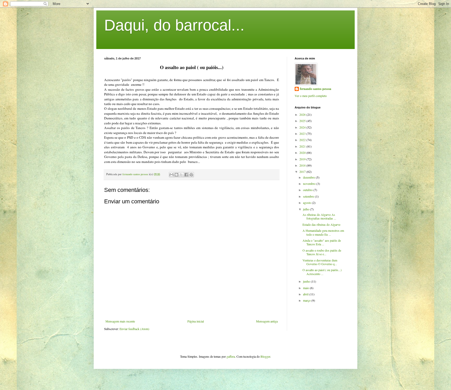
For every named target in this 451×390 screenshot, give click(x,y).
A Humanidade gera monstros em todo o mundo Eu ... (323, 232)
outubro (308, 190)
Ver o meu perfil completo (311, 96)
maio (306, 288)
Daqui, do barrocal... (174, 25)
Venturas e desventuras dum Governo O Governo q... (319, 262)
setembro (309, 196)
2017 (302, 171)
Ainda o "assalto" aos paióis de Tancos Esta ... (321, 242)
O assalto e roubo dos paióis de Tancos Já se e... (321, 252)
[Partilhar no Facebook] (186, 174)
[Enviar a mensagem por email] (171, 174)
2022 (302, 140)
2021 (302, 146)
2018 (302, 165)
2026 (302, 114)
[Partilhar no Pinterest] (191, 174)
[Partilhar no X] (181, 174)
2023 (302, 133)
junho (307, 281)
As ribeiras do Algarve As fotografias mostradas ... (319, 216)
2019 (302, 159)
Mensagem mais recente (120, 321)
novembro (309, 183)
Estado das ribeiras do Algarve (321, 224)
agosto (307, 202)
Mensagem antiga (267, 321)
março (307, 300)
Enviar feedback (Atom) (134, 329)
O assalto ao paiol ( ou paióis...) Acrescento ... (322, 272)
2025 (302, 121)
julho (306, 209)
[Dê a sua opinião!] (176, 174)
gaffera (231, 356)
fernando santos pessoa (315, 89)
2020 (302, 152)
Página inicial (195, 321)
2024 (302, 127)
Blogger (265, 356)
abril (306, 294)
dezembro (309, 177)
